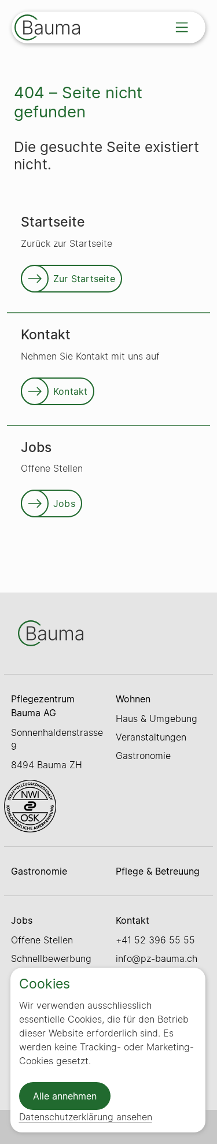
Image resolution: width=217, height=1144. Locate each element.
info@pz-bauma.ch (156, 958)
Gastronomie (143, 755)
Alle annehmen (65, 1096)
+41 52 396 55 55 (155, 940)
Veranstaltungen (151, 737)
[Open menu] (182, 27)
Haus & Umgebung (156, 718)
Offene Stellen (42, 940)
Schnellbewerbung (51, 958)
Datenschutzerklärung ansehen (85, 1117)
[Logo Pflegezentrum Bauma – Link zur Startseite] (47, 28)
